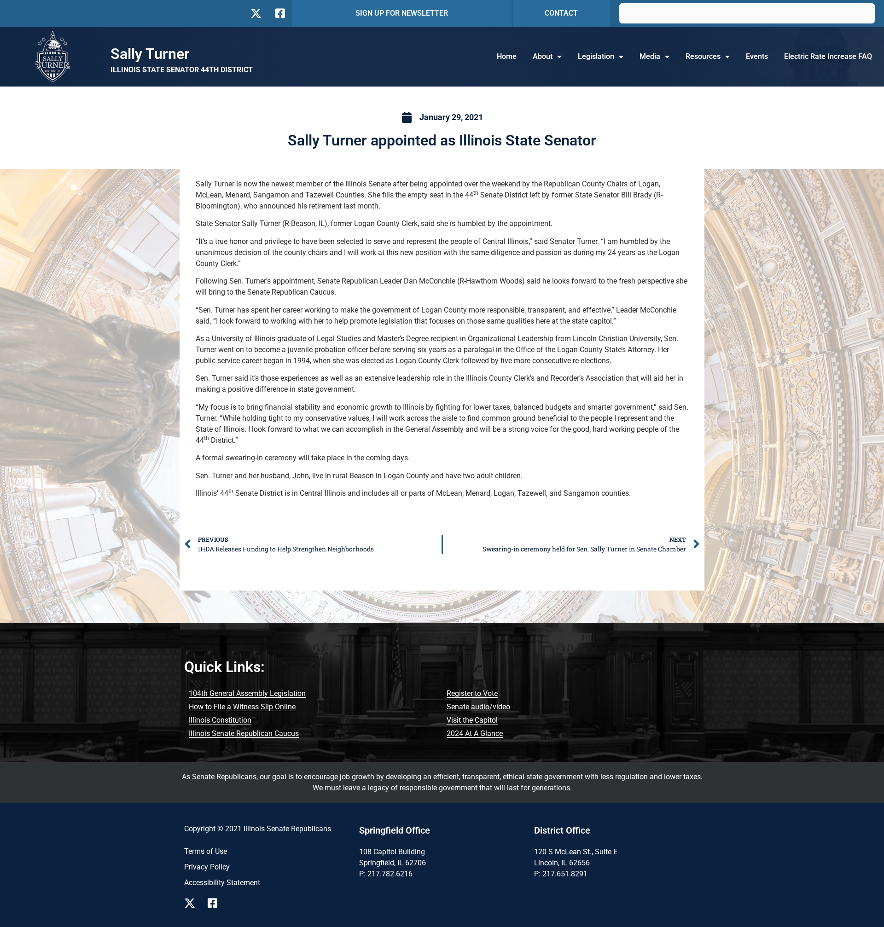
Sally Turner (150, 54)
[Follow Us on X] (256, 13)
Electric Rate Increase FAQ (828, 56)
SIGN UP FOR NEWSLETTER (401, 13)
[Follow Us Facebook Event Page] (216, 903)
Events (757, 56)
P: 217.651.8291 (560, 873)
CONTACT (561, 13)
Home (507, 56)
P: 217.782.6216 (386, 873)
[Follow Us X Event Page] (192, 903)
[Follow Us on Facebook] (279, 13)
